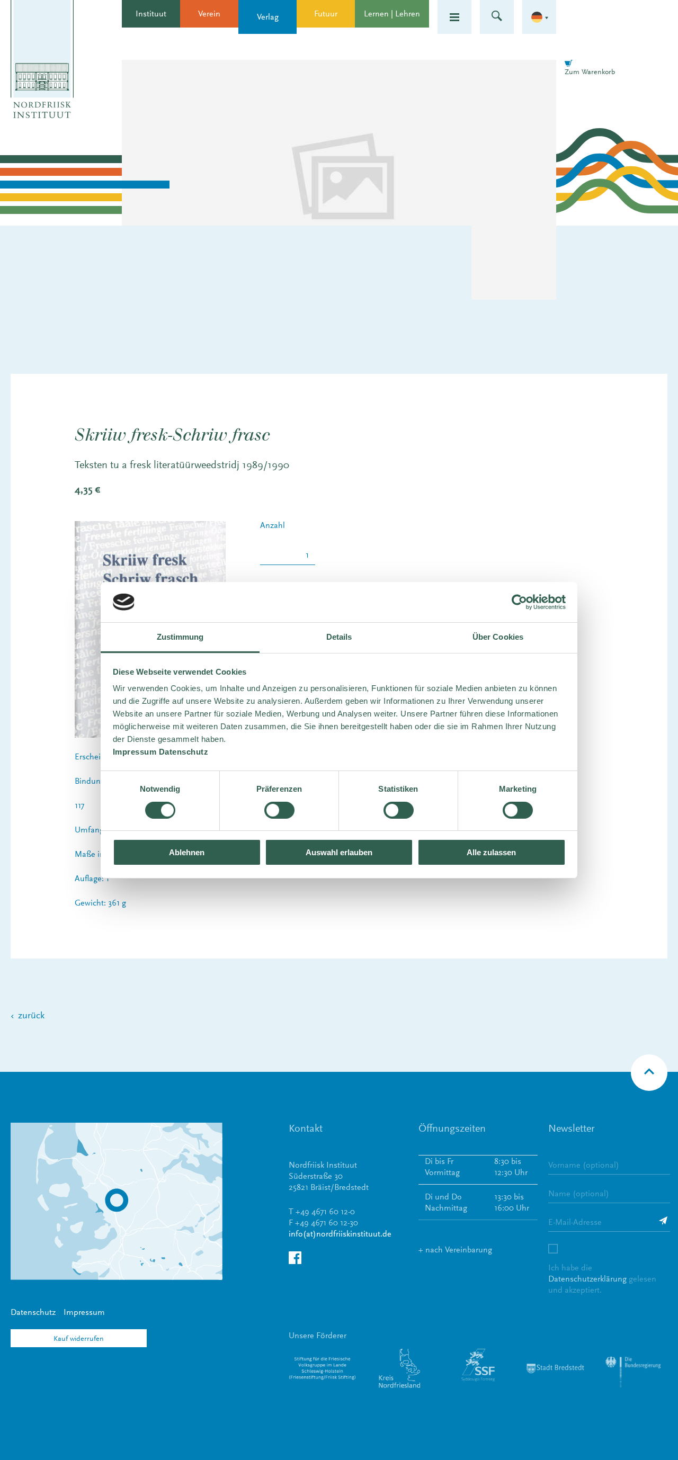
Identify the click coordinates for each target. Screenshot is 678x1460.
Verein (209, 13)
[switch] (279, 810)
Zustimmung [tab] (180, 636)
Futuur (325, 13)
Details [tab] (339, 636)
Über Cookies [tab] (497, 636)
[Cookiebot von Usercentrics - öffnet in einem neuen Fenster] (519, 602)
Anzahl (272, 525)
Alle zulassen (491, 852)
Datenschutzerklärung (587, 1279)
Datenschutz (33, 1312)
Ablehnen (186, 852)
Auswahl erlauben (339, 852)
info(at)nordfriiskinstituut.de (340, 1234)
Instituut (151, 13)
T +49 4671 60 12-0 (322, 1211)
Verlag (268, 17)
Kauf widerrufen (78, 1338)
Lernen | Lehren (392, 13)
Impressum (84, 1312)
